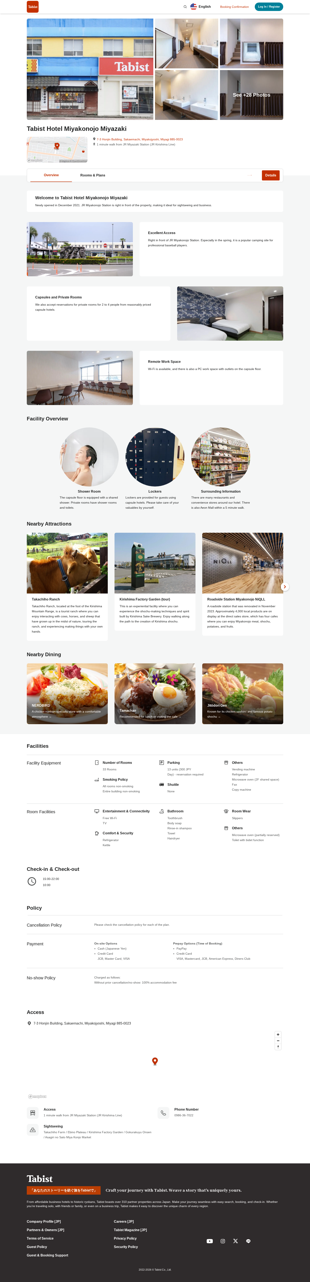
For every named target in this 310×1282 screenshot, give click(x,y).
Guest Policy (37, 1247)
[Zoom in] (278, 1034)
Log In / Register (269, 6)
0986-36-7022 (183, 1115)
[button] (185, 7)
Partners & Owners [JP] (45, 1230)
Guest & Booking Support (47, 1255)
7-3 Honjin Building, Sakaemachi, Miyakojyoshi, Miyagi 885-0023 (140, 139)
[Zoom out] (278, 1041)
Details (270, 175)
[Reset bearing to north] (278, 1047)
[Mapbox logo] (37, 1096)
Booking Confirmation (234, 6)
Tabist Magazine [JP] (130, 1230)
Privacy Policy (125, 1238)
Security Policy (126, 1247)
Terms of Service (40, 1238)
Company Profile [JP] (44, 1221)
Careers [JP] (124, 1221)
